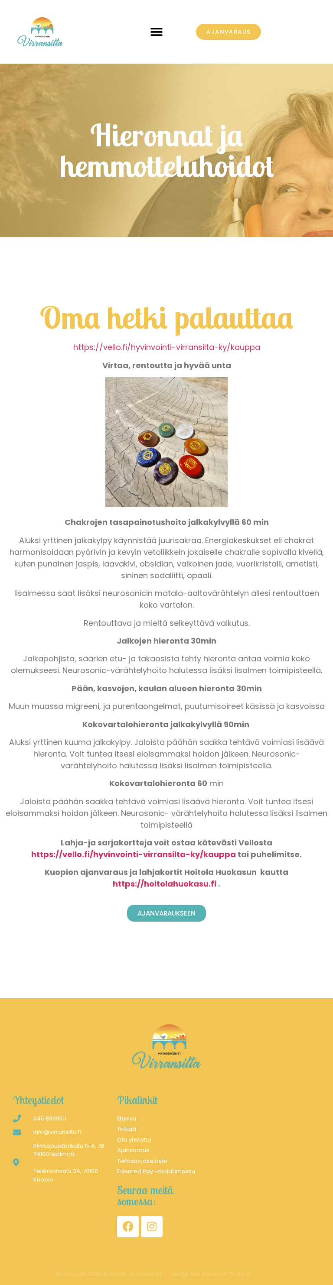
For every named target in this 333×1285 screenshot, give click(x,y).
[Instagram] (152, 1226)
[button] (156, 32)
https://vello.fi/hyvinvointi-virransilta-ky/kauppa (166, 347)
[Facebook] (128, 1226)
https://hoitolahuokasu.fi (164, 883)
